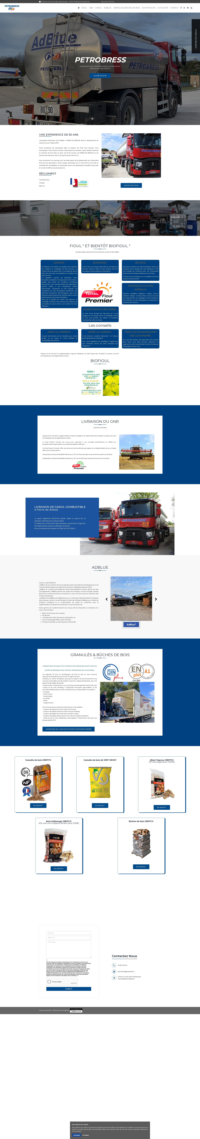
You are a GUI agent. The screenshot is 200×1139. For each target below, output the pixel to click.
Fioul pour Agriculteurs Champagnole (15, 1128)
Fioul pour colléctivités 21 (190, 1125)
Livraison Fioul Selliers (191, 1064)
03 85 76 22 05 (108, 2)
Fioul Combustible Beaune (66, 1074)
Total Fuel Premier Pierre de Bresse (186, 1083)
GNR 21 (126, 1060)
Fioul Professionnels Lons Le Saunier (139, 1102)
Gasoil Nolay (131, 1061)
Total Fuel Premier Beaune (66, 1085)
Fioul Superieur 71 (193, 1057)
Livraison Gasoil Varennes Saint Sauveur (15, 1116)
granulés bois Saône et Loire (65, 1138)
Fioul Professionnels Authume (157, 1103)
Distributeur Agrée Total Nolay (93, 1094)
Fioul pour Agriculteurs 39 (32, 1132)
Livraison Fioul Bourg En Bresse (126, 1068)
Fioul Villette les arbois (59, 1052)
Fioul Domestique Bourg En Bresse (60, 1100)
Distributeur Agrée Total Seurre (138, 1091)
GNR (91, 8)
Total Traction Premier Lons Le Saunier (98, 1088)
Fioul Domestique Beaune (142, 1099)
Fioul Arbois (73, 1052)
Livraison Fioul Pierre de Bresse (157, 1066)
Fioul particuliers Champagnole (84, 1107)
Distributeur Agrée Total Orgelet (187, 1093)
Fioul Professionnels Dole (190, 1100)
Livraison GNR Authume (190, 1111)
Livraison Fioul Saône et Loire (85, 1068)
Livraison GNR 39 (91, 1113)
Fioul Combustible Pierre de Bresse (186, 1072)
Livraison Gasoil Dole (172, 1113)
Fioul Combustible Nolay (44, 1074)
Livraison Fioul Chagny (44, 1068)
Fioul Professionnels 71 (62, 1105)
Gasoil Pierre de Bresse (92, 1061)
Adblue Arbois (40, 1080)
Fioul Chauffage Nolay (169, 1077)
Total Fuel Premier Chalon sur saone (121, 1082)
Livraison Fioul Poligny (50, 1066)
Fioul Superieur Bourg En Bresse (171, 1057)
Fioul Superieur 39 (7, 1058)
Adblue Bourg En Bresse (68, 1082)
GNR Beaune (38, 1060)
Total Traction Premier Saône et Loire (161, 1089)
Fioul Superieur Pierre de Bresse (187, 1055)
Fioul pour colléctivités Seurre (188, 1121)
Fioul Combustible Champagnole (65, 1072)
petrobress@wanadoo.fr (126, 974)
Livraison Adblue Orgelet (61, 1119)
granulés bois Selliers (166, 1135)
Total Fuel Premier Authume (111, 1085)
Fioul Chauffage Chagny (9, 1079)
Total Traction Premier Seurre (104, 1086)
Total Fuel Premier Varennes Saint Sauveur (17, 1085)
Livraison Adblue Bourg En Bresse (79, 1121)
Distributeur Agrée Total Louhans (161, 1093)
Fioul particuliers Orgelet (161, 1107)
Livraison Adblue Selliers (93, 1118)
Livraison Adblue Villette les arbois (118, 1118)
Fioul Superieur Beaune (61, 1057)
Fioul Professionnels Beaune (105, 1103)
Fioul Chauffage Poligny (190, 1075)
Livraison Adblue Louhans (39, 1119)
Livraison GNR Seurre (69, 1110)
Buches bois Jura (29, 1135)
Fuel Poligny (121, 1063)
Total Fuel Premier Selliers (189, 1082)
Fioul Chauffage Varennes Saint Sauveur (142, 1077)
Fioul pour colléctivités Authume (13, 1125)
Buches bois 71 (67, 1135)
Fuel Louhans (166, 1063)
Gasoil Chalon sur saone (139, 1060)
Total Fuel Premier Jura (161, 1085)
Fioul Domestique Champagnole (157, 1097)
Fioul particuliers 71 (192, 1108)
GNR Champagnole (131, 1058)
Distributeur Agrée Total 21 (157, 1096)
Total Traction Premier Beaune (76, 1089)
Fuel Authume (59, 1064)
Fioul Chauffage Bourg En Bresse (96, 1079)
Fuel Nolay (27, 1064)
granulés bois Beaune (8, 1138)
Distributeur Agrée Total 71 (107, 1096)
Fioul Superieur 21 (23, 1058)
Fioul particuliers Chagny (82, 1108)
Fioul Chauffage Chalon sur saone (65, 1075)
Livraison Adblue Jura (56, 1121)
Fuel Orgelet (177, 1063)
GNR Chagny (49, 1060)
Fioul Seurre (24, 1052)
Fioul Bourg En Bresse (77, 1054)
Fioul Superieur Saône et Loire (127, 1057)
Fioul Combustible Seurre (119, 1071)
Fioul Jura (62, 1054)
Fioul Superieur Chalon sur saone (127, 1054)
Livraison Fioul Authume (63, 1068)
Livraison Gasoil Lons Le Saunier (113, 1114)
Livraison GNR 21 (106, 1113)
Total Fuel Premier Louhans (138, 1083)
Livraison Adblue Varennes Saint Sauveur (119, 1119)
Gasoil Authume (167, 1061)
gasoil (98, 8)
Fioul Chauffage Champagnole (12, 1077)
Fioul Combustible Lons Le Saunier (98, 1072)
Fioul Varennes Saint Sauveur (178, 1052)
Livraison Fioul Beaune (26, 1068)
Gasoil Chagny (154, 1061)
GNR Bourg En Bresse (100, 1060)
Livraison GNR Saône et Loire (11, 1113)
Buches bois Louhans (53, 1133)
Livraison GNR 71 (75, 1113)
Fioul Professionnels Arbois (63, 1102)
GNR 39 (120, 1060)
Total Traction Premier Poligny (37, 1088)
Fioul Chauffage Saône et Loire (53, 1079)
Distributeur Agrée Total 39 (133, 1096)
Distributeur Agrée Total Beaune (124, 1094)
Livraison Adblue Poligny (163, 1118)
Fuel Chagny (48, 1064)
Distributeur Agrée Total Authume (186, 1094)
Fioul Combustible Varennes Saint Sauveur (17, 1074)
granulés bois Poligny (26, 1136)
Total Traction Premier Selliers (154, 1086)
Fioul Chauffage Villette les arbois (149, 1075)
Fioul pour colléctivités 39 (165, 1125)
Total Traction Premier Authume (131, 1089)
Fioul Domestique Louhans (10, 1099)
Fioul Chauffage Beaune (190, 1077)
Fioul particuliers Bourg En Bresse (171, 1108)
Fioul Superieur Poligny (60, 1055)
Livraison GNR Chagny (170, 1111)
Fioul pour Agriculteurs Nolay (11, 1130)
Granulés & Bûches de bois (126, 8)
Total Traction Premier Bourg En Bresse (15, 1091)
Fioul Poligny (84, 1052)
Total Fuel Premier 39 (27, 1086)
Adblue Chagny (6, 1082)
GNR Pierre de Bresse (191, 1058)
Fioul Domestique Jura (36, 1100)
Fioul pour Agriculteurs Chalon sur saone (16, 1127)
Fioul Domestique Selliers (54, 1097)
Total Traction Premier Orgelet (155, 1088)
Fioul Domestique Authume (189, 1099)
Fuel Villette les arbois (97, 1063)
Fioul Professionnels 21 (101, 1105)
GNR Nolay (27, 1060)
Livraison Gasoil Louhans (138, 1114)
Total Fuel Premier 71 (8, 1086)
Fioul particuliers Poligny (60, 1107)
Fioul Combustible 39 (25, 1075)
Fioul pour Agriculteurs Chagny (66, 1130)
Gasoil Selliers (175, 1060)
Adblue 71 (83, 1082)
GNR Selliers (76, 1058)
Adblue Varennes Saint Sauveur (161, 1080)
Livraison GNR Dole (86, 1110)
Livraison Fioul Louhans (117, 1066)
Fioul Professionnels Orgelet (189, 1102)
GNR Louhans (164, 1058)
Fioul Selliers (44, 1052)
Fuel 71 (109, 1064)
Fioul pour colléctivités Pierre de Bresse (68, 1124)
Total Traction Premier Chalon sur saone (74, 1086)
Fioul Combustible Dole (139, 1071)
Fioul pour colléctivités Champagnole (152, 1122)
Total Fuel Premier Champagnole (85, 1083)
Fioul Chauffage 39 (133, 1079)
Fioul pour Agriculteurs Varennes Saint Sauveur (181, 1128)
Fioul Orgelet (142, 1052)
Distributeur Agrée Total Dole (162, 1091)
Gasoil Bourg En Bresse (9, 1063)
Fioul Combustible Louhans (128, 1072)
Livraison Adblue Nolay (146, 1119)
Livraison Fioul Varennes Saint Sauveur (185, 1066)
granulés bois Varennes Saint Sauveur (167, 1136)
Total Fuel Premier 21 (47, 1086)
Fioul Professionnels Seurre (168, 1100)
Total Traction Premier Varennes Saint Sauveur (18, 1089)
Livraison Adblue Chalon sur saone (29, 1118)
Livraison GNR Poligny (167, 1110)
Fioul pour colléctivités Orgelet (39, 1124)
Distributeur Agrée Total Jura (46, 1096)
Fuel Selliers (83, 1063)
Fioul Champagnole (98, 1052)
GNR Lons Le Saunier (149, 1058)
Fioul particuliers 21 (24, 1110)
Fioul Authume (32, 1054)
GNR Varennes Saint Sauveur (11, 1060)
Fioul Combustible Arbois (10, 1072)
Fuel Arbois (111, 1063)
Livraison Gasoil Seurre (152, 1113)
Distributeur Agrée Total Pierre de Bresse (16, 1094)
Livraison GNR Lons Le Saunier (12, 1111)
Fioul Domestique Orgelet (33, 1099)
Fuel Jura (84, 1064)
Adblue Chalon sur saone (167, 1079)
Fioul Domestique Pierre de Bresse (60, 1099)
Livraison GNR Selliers (104, 1110)
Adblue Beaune (193, 1080)
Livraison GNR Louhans (35, 1111)
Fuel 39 (115, 1064)
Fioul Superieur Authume (103, 1057)
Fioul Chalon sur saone (9, 1052)
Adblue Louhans (106, 1080)
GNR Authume (61, 1060)
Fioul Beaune (5, 1054)
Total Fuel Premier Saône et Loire (137, 1085)
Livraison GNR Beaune (151, 1111)
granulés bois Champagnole (48, 1136)
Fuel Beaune (37, 1064)
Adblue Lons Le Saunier (89, 1080)
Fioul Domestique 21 (118, 1100)
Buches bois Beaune (156, 1133)
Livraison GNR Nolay (132, 1111)
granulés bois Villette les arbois (188, 1135)
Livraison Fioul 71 (146, 1068)
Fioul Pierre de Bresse (157, 1052)
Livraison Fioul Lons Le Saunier (96, 1066)
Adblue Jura (52, 1082)
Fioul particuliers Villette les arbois (13, 1107)
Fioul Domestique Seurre (10, 1097)
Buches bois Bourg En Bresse (49, 1135)
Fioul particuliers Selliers (190, 1105)
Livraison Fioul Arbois (33, 1066)
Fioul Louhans (130, 1052)
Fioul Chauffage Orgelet (86, 1077)
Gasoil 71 (22, 1063)
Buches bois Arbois (174, 1132)
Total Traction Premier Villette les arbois (184, 1086)
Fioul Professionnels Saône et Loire (186, 1103)
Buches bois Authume (191, 1133)
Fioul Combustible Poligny (36, 1072)
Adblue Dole (195, 1079)
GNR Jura (87, 1060)
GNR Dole (66, 1058)
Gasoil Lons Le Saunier (48, 1061)
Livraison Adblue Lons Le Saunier (13, 1119)
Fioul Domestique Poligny (131, 1097)
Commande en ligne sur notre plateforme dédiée (68, 731)
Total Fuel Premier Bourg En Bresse (186, 1085)
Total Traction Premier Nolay (50, 1089)
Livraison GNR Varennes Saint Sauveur (107, 1111)
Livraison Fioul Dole (175, 1064)
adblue (107, 8)
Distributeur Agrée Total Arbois (45, 1093)
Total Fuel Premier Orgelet (160, 1083)
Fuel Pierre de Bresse (191, 1063)
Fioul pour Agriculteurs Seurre (47, 1127)
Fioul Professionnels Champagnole (110, 1102)
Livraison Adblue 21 (134, 1121)
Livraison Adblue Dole (73, 1118)
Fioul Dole (34, 1052)
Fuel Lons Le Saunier (151, 1063)
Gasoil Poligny (16, 1061)
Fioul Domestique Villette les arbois (81, 1097)
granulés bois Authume (44, 1138)
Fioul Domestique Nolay (120, 1099)
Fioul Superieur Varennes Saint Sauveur (15, 1057)
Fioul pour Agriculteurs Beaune (38, 1130)
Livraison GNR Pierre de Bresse (78, 1111)
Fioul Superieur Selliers (191, 1054)
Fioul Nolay (195, 1052)
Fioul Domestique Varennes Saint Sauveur (92, 1099)
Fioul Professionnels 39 (81, 1105)
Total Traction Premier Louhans (128, 1088)
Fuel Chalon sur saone (50, 1063)
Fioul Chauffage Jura (74, 1079)
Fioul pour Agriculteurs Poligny (188, 1127)
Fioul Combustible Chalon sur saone (93, 1071)
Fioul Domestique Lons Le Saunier (186, 1097)
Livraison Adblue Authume (10, 1121)
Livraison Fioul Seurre (158, 1064)
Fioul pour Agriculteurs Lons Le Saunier (49, 1128)
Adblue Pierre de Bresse (138, 1080)
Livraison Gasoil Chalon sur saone (128, 1113)
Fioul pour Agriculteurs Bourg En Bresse (184, 1130)
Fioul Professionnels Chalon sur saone (142, 1100)
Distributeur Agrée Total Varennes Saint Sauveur (57, 1094)
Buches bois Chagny (174, 1133)
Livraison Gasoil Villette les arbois (12, 1114)
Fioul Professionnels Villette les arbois (37, 1102)
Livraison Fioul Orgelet (135, 1066)
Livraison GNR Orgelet (54, 1111)
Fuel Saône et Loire (73, 1064)
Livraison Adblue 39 (118, 1121)
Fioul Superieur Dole (171, 1054)
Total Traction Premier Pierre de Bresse (184, 1088)
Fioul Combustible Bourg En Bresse (186, 1074)
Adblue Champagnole (69, 1080)
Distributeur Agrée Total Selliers (187, 1091)
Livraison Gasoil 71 (178, 1116)
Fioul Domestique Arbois (108, 1097)
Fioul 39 (100, 1054)
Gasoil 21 (37, 1063)
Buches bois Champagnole (11, 1133)
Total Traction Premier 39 (62, 1091)
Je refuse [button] (85, 1135)
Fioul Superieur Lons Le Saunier (112, 1055)
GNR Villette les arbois (91, 1058)
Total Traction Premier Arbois (11, 1088)
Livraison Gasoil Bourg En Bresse (158, 1116)
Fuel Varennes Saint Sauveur (11, 1064)
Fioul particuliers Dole (170, 1105)
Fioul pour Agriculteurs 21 (54, 1132)
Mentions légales (62, 1013)
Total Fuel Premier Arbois (39, 1083)
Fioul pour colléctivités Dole (11, 1122)
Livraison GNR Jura (32, 1113)
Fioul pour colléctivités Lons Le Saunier (184, 1122)
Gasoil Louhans (64, 1061)
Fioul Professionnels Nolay (80, 1103)
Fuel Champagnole (134, 1063)
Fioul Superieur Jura (148, 1057)
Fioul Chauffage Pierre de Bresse (111, 1077)
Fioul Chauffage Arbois (172, 1075)
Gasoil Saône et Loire (182, 1061)
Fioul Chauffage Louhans (64, 1077)
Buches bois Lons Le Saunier (33, 1133)
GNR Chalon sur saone (40, 1058)
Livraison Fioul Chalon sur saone (137, 1064)
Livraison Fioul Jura (105, 1068)
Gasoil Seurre (155, 1060)
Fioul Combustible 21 (43, 1075)
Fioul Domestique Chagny (165, 1099)
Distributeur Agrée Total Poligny (70, 1093)
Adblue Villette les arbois (23, 1080)
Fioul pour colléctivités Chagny (188, 1124)
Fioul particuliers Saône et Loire (126, 1108)
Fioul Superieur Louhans (138, 1055)
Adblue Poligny (53, 1080)
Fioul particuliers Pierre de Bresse (186, 1107)
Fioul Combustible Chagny (88, 1074)
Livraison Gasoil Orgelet (161, 1114)
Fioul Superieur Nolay (41, 1057)
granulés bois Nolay (192, 1136)
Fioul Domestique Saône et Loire (13, 1100)
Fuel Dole (74, 1063)
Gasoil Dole (165, 1060)
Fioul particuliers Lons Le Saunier (113, 1107)
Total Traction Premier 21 (82, 1091)
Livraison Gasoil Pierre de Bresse (187, 1114)
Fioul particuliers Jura (148, 1108)
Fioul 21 (109, 1054)
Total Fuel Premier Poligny (60, 1083)
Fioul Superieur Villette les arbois (13, 1055)
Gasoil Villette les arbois (191, 1060)
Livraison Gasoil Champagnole (84, 1114)
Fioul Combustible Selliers (160, 1071)
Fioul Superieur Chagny (81, 1057)
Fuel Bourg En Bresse (97, 1064)
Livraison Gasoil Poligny (60, 1114)
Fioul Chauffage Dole (107, 1075)
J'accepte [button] (76, 1135)
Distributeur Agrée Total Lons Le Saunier (131, 1093)
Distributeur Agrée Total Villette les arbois (16, 1093)
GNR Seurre (55, 1058)
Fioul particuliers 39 (7, 1110)
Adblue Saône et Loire (37, 1082)
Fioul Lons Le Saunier (115, 1052)
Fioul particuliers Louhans (138, 1107)
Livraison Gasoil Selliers (191, 1113)
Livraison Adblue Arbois (143, 1118)
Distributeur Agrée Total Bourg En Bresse (77, 1096)
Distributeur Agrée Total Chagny (155, 1094)
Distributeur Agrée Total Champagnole (99, 1093)
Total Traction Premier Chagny (104, 1089)
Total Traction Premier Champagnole (66, 1088)
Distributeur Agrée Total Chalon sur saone (108, 1091)
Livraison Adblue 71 (101, 1121)
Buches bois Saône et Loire (11, 1135)
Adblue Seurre (183, 1079)
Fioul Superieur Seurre (152, 1054)
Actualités (163, 8)
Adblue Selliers (6, 1080)
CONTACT (174, 8)
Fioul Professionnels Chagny (131, 1103)
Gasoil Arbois (5, 1061)
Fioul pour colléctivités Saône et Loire (46, 1125)
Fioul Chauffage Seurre (89, 1075)
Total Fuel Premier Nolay (44, 1085)
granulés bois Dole (150, 1135)
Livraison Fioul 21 (174, 1068)
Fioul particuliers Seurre (150, 1105)
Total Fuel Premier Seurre (147, 1082)
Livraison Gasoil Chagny (76, 1116)
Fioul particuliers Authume (102, 1108)
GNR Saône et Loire (75, 1060)
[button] (121, 452)
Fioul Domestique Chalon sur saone (186, 1096)
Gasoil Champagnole (31, 1061)
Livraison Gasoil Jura (137, 1116)
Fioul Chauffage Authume (30, 1079)
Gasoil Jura (196, 1061)
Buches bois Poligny (192, 1132)
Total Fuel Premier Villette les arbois (14, 1083)
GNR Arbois (106, 1058)
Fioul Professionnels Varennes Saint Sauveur (49, 1103)
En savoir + (38, 808)
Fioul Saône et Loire (48, 1054)
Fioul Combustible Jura (161, 1074)
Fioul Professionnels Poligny (85, 1102)
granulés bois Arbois (8, 1136)
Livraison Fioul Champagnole (71, 1066)
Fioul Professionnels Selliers (11, 1102)
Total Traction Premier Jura (189, 1089)
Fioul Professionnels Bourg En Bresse (36, 1105)
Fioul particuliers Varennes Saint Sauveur (16, 1108)
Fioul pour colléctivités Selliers (36, 1122)
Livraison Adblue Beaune (168, 1119)
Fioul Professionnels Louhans (165, 1102)
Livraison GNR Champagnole (188, 1110)
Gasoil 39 (29, 1063)
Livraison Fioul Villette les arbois (12, 1066)
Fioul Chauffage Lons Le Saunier (39, 1077)
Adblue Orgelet (120, 1080)
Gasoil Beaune (142, 1061)
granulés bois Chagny (26, 1138)
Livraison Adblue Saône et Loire (34, 1121)
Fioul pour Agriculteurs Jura (154, 1130)
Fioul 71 (92, 1054)
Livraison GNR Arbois (149, 1110)
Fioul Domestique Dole (32, 1097)
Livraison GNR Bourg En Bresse (54, 1113)
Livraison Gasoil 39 (193, 1116)
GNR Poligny (117, 1058)
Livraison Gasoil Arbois (38, 1114)
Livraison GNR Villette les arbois (126, 1110)
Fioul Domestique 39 (100, 1100)
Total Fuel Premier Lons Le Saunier (112, 1083)
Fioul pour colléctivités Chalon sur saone (159, 1121)
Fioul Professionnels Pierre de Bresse (14, 1103)
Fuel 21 (121, 1064)
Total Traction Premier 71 (41, 1091)
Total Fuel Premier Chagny (88, 1085)
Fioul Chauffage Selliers (125, 1075)
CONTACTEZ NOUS (131, 185)
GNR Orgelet (176, 1058)
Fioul (84, 8)
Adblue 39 (93, 1082)
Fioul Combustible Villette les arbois (186, 1071)
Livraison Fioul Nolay (8, 1068)
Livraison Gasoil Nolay (39, 1116)
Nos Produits (149, 8)
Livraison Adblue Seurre (54, 1118)
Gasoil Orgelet (76, 1061)
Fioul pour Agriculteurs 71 (10, 1132)
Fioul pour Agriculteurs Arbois (161, 1127)
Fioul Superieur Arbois (38, 1055)
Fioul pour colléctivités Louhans (12, 1124)
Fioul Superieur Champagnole (85, 1055)
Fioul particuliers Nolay (42, 1108)
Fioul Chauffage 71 (118, 1079)
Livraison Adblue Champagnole (187, 1118)
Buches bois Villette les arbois (153, 1132)
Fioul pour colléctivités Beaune (161, 1124)
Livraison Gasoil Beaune (57, 1116)
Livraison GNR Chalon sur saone (46, 1110)
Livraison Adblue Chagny (190, 1119)
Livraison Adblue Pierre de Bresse (87, 1119)
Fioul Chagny (18, 1054)
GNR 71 (113, 1060)
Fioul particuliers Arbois (38, 1107)
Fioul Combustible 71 (8, 1075)
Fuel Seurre (64, 1063)
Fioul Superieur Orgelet (161, 1055)
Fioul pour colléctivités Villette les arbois (66, 1122)
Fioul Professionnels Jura (9, 1105)
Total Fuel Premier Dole (168, 1082)
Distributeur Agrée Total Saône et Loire (15, 1096)
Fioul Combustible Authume (112, 1074)
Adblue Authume (21, 1082)
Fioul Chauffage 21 (148, 1079)
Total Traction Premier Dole (129, 1086)
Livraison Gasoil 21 (7, 1118)
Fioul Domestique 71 (83, 1100)
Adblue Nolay (180, 1080)
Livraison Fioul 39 (160, 1068)
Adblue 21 (102, 1082)
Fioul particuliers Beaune (61, 1108)
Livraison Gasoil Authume (96, 1116)
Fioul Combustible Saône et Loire (137, 1074)
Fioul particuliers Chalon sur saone (125, 1105)
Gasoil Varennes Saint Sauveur (113, 1061)
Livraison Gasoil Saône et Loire (117, 1116)
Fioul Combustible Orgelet (155, 1072)
